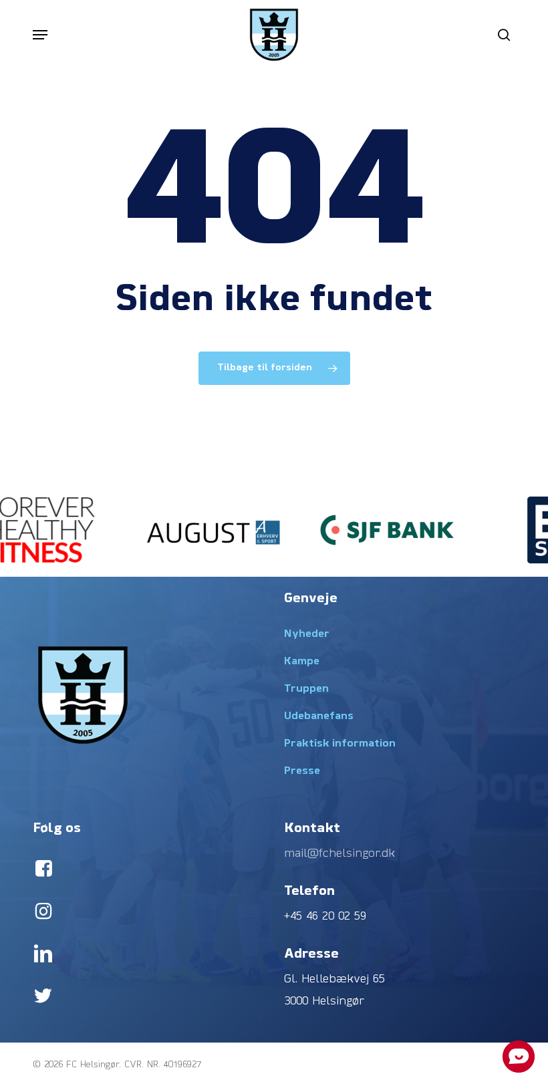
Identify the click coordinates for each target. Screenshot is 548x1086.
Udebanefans (319, 716)
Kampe (301, 661)
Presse (302, 771)
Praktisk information (340, 743)
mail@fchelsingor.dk (339, 853)
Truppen (306, 689)
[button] (40, 34)
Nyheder (306, 634)
